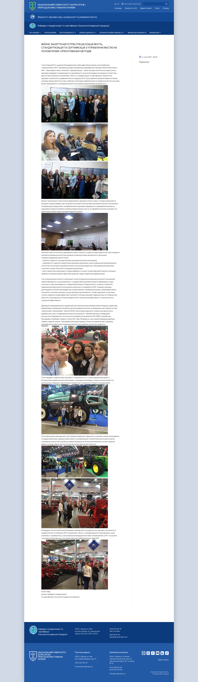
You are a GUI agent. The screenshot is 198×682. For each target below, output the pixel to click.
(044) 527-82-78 (115, 629)
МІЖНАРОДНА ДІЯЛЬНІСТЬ (137, 32)
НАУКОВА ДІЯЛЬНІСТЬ (87, 32)
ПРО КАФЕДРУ (34, 32)
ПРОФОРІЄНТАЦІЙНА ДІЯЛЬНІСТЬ (111, 32)
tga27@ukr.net (114, 634)
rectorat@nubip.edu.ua (84, 666)
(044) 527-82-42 (81, 663)
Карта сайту (163, 660)
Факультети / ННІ (131, 8)
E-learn (157, 8)
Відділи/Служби (145, 8)
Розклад (166, 8)
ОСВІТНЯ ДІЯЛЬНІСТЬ (66, 32)
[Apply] (166, 4)
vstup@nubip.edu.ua (117, 673)
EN (118, 4)
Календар (118, 8)
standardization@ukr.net (118, 637)
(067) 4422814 (114, 631)
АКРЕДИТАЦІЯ (154, 32)
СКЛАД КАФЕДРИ (50, 32)
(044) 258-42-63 (115, 667)
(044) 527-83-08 (115, 669)
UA (115, 4)
